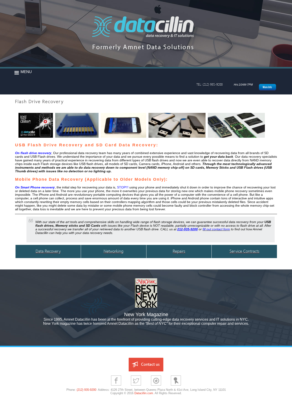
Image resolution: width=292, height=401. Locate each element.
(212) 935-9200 (86, 389)
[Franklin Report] (175, 386)
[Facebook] (116, 386)
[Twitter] (136, 386)
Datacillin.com (143, 393)
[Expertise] (156, 386)
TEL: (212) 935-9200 (209, 84)
